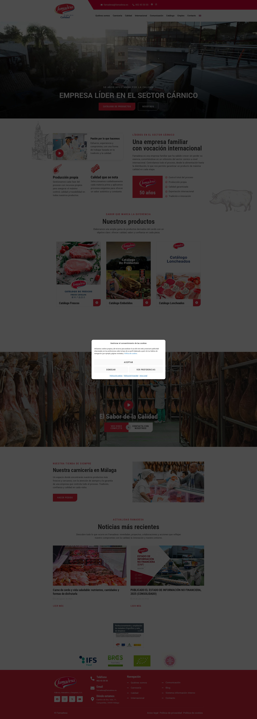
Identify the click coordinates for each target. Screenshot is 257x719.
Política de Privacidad (131, 376)
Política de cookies (116, 376)
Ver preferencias (146, 369)
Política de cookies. (130, 353)
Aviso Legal (143, 376)
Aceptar (128, 362)
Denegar (111, 369)
